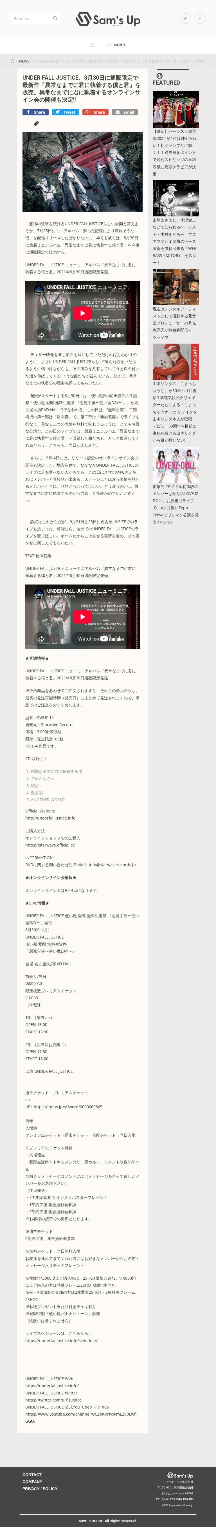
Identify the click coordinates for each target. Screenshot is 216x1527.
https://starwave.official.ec (50, 845)
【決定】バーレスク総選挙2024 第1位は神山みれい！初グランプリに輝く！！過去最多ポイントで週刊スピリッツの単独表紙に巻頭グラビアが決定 (175, 152)
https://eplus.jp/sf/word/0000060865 (68, 1106)
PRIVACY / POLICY (39, 1488)
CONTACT (32, 1474)
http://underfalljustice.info (50, 818)
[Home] (12, 61)
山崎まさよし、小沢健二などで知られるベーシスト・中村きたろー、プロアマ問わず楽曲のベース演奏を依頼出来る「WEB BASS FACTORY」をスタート (175, 241)
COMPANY (32, 1481)
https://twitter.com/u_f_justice (53, 1400)
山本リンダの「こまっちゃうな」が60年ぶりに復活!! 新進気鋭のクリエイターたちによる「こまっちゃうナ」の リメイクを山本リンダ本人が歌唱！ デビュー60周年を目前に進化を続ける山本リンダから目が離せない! (175, 412)
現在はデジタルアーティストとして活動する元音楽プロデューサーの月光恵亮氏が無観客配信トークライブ (174, 323)
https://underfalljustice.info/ (52, 1385)
